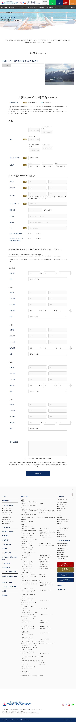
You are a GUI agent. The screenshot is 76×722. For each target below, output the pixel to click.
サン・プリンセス (44, 528)
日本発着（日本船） (62, 500)
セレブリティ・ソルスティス (29, 628)
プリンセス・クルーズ (27, 526)
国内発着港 (5, 536)
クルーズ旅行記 (6, 544)
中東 (59, 513)
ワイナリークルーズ (7, 508)
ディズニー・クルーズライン (28, 552)
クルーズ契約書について (46, 568)
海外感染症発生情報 (63, 559)
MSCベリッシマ (26, 633)
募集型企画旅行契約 (62, 543)
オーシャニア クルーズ (27, 588)
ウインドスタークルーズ (27, 652)
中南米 (59, 523)
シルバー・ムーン (44, 620)
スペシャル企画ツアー (8, 510)
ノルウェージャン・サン (28, 614)
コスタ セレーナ (26, 673)
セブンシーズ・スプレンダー (47, 582)
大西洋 (59, 510)
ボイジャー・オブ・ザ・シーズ (47, 643)
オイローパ (42, 574)
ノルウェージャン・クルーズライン (30, 612)
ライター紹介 (6, 567)
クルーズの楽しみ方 (31, 7)
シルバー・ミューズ (27, 620)
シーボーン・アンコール (28, 600)
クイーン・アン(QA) (27, 545)
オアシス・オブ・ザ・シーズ (29, 645)
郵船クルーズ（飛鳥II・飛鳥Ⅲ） (29, 502)
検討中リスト (61, 589)
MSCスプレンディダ (44, 633)
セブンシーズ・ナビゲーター (47, 586)
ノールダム (25, 608)
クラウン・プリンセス (45, 535)
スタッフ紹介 (6, 563)
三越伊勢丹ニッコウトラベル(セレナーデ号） (32, 675)
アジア (59, 515)
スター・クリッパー (45, 639)
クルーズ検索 (4, 7)
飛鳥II (23, 503)
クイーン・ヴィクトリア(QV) (47, 545)
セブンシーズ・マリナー (28, 582)
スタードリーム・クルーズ (28, 667)
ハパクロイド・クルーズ (27, 572)
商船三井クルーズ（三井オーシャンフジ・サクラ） (34, 509)
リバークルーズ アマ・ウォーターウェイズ (32, 660)
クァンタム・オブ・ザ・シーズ (29, 643)
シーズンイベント (44, 564)
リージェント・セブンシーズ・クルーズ (31, 580)
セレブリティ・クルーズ (27, 625)
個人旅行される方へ (51, 7)
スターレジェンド (44, 654)
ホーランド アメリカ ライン (28, 606)
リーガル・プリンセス (27, 535)
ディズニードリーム (27, 561)
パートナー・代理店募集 (9, 587)
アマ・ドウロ (25, 664)
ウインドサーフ (26, 654)
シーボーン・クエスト (45, 600)
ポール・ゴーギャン (27, 649)
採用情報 (4, 595)
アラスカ (60, 517)
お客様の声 (5, 540)
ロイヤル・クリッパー (27, 639)
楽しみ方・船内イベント (46, 555)
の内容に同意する (39, 458)
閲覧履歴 (59, 585)
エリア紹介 (21, 7)
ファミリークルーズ (7, 512)
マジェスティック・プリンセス (29, 539)
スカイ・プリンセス (45, 530)
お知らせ (4, 548)
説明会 (72, 7)
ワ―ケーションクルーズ (8, 521)
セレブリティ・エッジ (45, 627)
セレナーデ (25, 677)
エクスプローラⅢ (26, 596)
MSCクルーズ (24, 631)
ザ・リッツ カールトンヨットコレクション (32, 656)
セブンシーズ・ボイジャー (46, 584)
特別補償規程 (61, 552)
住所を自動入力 (48, 210)
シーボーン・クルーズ (27, 599)
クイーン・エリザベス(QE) (28, 543)
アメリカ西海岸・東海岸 (63, 519)
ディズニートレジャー (27, 570)
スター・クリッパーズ (27, 637)
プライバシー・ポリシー (34, 458)
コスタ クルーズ (25, 671)
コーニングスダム (44, 608)
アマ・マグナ (25, 662)
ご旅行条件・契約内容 (63, 540)
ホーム (3, 12)
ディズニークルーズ (63, 7)
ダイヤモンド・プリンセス (28, 528)
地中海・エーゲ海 (62, 504)
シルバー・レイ (26, 622)
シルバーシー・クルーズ (27, 619)
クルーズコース (25, 559)
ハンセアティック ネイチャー (29, 574)
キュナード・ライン (26, 541)
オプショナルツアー (44, 557)
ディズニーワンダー (27, 566)
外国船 (22, 525)
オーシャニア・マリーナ (46, 590)
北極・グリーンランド (63, 530)
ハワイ (59, 526)
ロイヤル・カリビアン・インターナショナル (32, 641)
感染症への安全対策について (9, 577)
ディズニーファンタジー (28, 563)
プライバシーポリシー (68, 720)
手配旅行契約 (61, 548)
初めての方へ (42, 7)
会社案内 (4, 591)
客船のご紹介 (12, 7)
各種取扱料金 (61, 554)
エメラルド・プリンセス (46, 537)
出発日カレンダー (26, 555)
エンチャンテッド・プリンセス (47, 532)
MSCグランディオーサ (27, 634)
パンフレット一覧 (7, 582)
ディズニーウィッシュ (45, 554)
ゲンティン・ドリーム (27, 668)
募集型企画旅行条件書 (63, 550)
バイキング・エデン (27, 549)
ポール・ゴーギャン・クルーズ (29, 647)
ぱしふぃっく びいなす (27, 521)
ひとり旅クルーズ (7, 517)
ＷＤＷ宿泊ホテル (44, 566)
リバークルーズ (61, 534)
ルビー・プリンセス (45, 534)
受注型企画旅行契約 (62, 546)
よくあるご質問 (6, 553)
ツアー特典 (24, 557)
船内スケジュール (44, 563)
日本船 (22, 500)
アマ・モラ (42, 662)
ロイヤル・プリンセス (27, 537)
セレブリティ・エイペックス (47, 628)
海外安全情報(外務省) (63, 556)
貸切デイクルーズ (7, 523)
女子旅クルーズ (6, 519)
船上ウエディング (44, 559)
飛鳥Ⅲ (41, 503)
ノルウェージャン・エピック (29, 616)
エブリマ (24, 658)
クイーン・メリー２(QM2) (46, 543)
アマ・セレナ (43, 664)
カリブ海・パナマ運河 (63, 521)
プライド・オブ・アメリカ (46, 614)
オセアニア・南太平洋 (63, 528)
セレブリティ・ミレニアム (28, 627)
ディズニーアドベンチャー (28, 568)
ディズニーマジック (27, 564)
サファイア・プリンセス (28, 534)
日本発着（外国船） (62, 502)
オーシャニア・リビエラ (28, 592)
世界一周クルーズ (62, 536)
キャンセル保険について (9, 572)
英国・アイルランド (62, 506)
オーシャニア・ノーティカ (28, 590)
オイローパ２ (43, 576)
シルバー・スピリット (45, 622)
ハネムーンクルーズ (7, 515)
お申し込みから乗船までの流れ (9, 558)
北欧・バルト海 (61, 508)
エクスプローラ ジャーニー (28, 594)
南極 (59, 532)
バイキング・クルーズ (27, 548)
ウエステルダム (26, 610)
